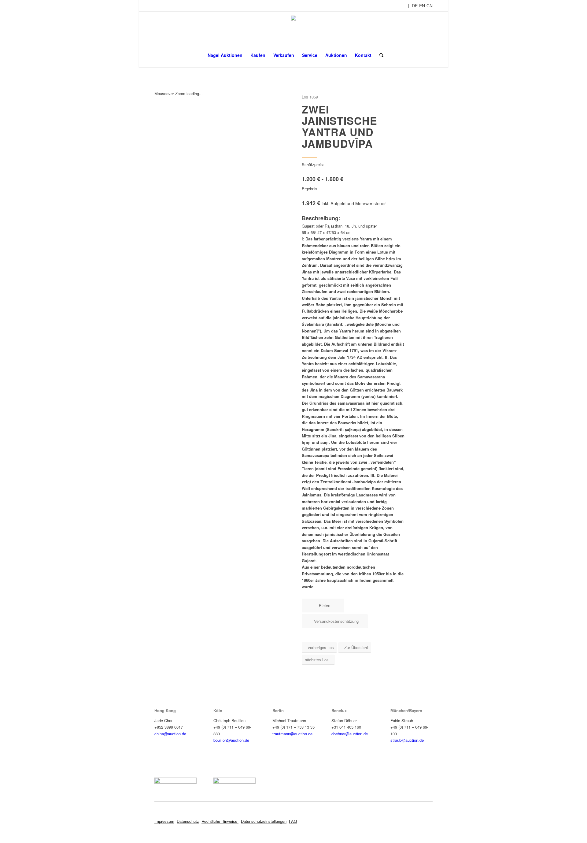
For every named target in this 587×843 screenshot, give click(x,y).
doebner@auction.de (349, 734)
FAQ (293, 821)
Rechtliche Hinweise (219, 821)
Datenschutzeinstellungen (263, 821)
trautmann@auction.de (292, 734)
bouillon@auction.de (231, 740)
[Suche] (379, 55)
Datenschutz (188, 821)
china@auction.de (170, 734)
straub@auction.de (407, 740)
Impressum (164, 821)
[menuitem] (225, 55)
